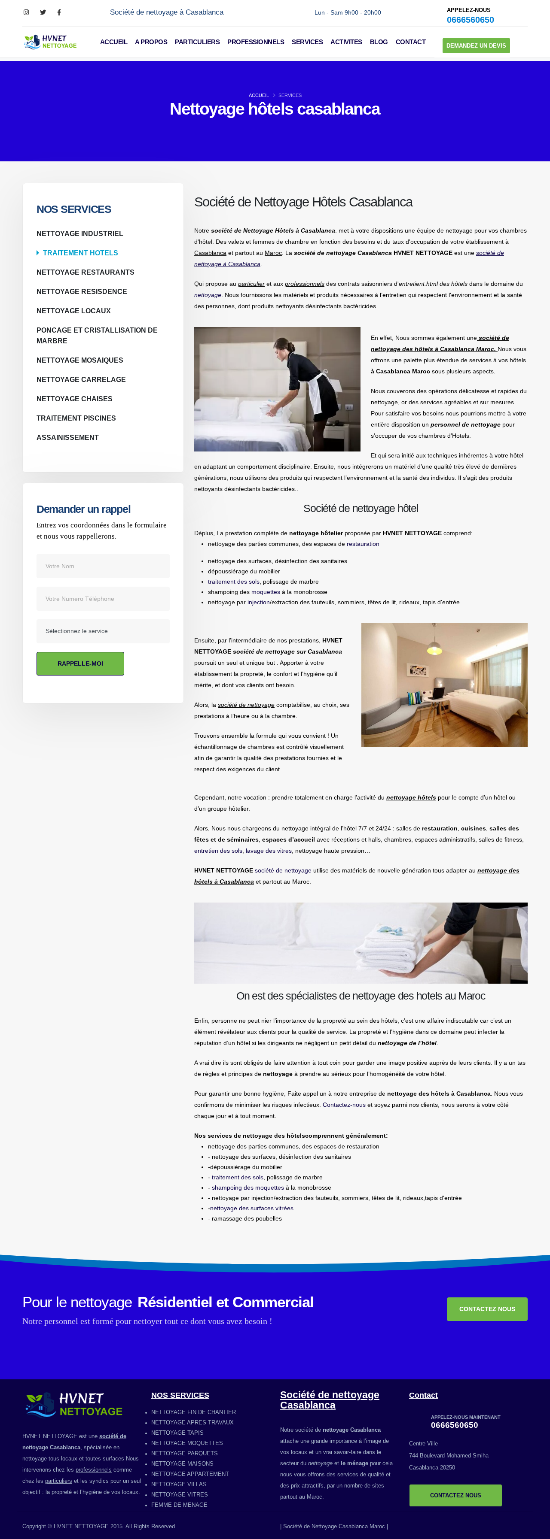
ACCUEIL (114, 41)
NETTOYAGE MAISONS (182, 1464)
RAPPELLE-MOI (80, 663)
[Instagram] (26, 13)
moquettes (265, 591)
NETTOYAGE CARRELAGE (81, 379)
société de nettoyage (283, 870)
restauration (363, 543)
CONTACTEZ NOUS (487, 1309)
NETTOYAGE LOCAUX (74, 311)
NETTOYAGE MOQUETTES (187, 1443)
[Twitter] (43, 13)
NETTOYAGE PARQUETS (184, 1454)
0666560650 (470, 19)
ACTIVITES (346, 41)
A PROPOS (151, 41)
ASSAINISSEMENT (68, 437)
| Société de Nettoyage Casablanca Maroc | (334, 1527)
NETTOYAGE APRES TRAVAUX (192, 1423)
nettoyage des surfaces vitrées (251, 1208)
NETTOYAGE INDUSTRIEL (80, 233)
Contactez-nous (344, 1104)
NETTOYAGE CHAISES (75, 399)
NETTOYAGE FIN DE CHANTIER (193, 1412)
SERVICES (307, 41)
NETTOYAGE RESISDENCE (82, 291)
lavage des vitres (269, 850)
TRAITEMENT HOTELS (80, 253)
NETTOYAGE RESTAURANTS (85, 272)
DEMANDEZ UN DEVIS (476, 45)
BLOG (379, 41)
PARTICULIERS (197, 41)
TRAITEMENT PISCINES (76, 418)
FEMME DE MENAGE (179, 1505)
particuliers (58, 1481)
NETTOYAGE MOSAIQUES (80, 360)
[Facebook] (59, 13)
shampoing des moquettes (248, 1187)
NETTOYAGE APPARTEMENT (190, 1474)
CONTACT (411, 41)
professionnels (94, 1470)
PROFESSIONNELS (255, 41)
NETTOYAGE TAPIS (177, 1433)
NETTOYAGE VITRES (179, 1495)
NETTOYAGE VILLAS (179, 1484)
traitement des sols (234, 581)
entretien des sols (218, 850)
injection (259, 602)
